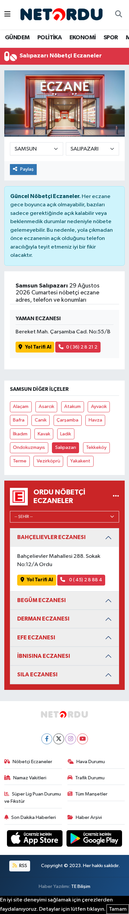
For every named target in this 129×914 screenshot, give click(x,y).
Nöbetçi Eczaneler (32, 761)
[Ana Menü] (7, 14)
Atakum (72, 406)
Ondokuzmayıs (29, 447)
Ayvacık (99, 406)
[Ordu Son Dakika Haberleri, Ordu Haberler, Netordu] (61, 14)
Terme (19, 460)
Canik (41, 420)
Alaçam (20, 406)
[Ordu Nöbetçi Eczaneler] (116, 496)
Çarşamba (67, 420)
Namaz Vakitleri (29, 777)
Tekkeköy (96, 447)
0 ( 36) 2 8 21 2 (81, 347)
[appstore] (35, 839)
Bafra (18, 420)
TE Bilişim (80, 886)
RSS (22, 865)
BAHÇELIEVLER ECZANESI (51, 537)
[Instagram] (70, 738)
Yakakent (80, 460)
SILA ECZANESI (37, 674)
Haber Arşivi (89, 817)
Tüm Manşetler (91, 794)
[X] (58, 738)
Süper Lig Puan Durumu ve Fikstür (32, 798)
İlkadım (20, 433)
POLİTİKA (49, 38)
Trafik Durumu (90, 777)
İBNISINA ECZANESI (43, 656)
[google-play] (94, 839)
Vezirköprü (48, 460)
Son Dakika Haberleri (33, 817)
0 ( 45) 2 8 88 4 (85, 579)
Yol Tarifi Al (38, 347)
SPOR (111, 38)
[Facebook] (46, 738)
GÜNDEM (17, 38)
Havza (95, 420)
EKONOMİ (82, 38)
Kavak (44, 433)
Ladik (65, 433)
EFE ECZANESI (36, 637)
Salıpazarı (65, 447)
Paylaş (27, 169)
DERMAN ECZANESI (43, 619)
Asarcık (46, 406)
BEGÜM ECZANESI (41, 600)
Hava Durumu (90, 761)
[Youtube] (82, 738)
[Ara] (118, 15)
